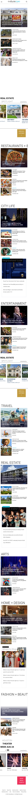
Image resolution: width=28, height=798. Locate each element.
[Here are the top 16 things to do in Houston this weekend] (6, 43)
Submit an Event (15, 790)
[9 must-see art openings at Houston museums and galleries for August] (6, 582)
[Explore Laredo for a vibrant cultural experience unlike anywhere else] (6, 451)
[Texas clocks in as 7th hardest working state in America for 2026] (14, 218)
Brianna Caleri (14, 341)
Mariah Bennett (14, 243)
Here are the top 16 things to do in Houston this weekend (19, 41)
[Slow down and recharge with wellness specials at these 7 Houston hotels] (6, 722)
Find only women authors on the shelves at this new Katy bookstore (19, 241)
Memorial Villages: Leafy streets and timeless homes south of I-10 (13, 291)
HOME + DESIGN (13, 603)
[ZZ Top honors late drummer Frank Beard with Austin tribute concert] (6, 341)
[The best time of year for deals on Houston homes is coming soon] (14, 18)
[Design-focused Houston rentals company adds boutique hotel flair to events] (6, 640)
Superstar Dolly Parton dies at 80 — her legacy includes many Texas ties (13, 321)
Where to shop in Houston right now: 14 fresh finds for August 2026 (18, 730)
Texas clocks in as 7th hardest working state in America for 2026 (12, 224)
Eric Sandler (4, 166)
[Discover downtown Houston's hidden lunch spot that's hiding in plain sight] (6, 192)
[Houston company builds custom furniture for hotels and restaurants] (6, 630)
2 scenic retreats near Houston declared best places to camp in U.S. (19, 32)
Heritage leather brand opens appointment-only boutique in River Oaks (12, 711)
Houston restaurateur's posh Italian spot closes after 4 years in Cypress (19, 181)
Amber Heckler (4, 226)
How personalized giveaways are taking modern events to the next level (13, 530)
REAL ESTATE (11, 463)
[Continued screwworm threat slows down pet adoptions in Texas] (6, 62)
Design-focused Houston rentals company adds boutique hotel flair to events (19, 638)
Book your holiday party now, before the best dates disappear (13, 536)
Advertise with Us (5, 791)
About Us (4, 790)
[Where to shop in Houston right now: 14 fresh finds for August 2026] (6, 731)
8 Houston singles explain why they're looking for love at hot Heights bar (18, 51)
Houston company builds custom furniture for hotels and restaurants (19, 629)
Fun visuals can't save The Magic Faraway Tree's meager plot (19, 329)
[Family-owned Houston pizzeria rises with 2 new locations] (14, 158)
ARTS (5, 554)
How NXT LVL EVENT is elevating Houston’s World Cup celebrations (14, 541)
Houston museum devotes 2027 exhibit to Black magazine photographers (19, 590)
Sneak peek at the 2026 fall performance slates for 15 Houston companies (13, 571)
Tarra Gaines (4, 574)
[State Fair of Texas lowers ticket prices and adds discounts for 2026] (6, 443)
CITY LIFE (8, 206)
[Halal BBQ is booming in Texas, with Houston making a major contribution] (6, 173)
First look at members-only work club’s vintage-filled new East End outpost (12, 620)
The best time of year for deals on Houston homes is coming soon (12, 23)
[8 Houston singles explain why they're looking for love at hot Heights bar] (6, 52)
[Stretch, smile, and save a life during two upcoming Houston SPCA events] (6, 252)
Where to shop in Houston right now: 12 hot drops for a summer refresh (14, 676)
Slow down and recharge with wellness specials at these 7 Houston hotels (18, 720)
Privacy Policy (23, 791)
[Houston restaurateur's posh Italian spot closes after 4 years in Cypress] (6, 183)
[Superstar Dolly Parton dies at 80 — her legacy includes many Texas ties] (14, 316)
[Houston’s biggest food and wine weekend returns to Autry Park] (6, 349)
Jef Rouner (3, 426)
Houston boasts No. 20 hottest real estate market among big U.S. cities (19, 489)
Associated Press (15, 62)
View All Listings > (21, 133)
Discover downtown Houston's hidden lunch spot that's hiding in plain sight (19, 190)
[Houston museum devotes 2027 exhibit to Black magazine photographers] (6, 591)
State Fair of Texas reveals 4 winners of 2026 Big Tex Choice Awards (19, 432)
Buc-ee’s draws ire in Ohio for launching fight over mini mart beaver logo (18, 232)
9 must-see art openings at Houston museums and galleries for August (19, 580)
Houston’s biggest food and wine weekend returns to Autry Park (19, 347)
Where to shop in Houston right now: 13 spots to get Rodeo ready (13, 681)
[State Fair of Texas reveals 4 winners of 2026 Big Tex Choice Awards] (6, 433)
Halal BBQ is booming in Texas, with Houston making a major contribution (18, 172)
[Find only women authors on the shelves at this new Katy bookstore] (6, 243)
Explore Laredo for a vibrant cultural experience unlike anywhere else (18, 450)
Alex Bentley (14, 331)
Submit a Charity (23, 790)
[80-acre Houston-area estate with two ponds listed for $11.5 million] (6, 500)
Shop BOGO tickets (21, 780)
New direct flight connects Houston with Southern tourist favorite (13, 423)
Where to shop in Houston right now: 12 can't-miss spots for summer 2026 (14, 671)
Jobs (10, 791)
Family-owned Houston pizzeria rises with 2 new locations (13, 164)
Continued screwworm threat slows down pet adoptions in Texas (19, 60)
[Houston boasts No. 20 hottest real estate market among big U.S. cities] (6, 490)
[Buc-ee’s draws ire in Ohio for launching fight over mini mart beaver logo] (6, 234)
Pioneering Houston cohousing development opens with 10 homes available (13, 479)
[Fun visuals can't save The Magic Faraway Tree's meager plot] (6, 331)
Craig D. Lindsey (15, 43)
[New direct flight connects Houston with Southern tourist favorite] (14, 418)
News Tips (9, 790)
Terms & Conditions (16, 791)
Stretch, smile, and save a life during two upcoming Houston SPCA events (18, 250)
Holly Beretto (14, 500)
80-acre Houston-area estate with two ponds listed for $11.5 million (19, 498)
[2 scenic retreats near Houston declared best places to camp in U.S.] (6, 33)
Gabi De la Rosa (4, 714)
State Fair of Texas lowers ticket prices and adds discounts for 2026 (19, 441)
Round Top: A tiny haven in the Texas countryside (13, 281)
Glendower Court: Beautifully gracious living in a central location (13, 285)
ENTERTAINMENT (14, 303)
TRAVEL (7, 406)
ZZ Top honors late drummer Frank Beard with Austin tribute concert (19, 339)
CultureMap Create (15, 193)
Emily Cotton (4, 623)
